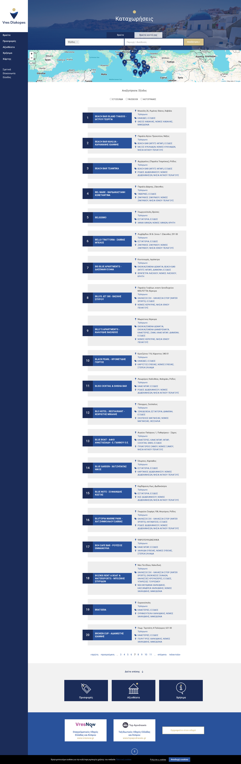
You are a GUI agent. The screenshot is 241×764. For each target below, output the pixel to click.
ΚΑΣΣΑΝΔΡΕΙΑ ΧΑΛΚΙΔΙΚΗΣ (151, 588)
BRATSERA (100, 609)
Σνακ (153, 332)
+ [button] (31, 53)
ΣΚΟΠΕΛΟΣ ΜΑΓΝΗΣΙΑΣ (149, 418)
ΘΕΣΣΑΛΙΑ (155, 421)
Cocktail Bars (145, 443)
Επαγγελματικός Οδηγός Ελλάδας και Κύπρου (85, 735)
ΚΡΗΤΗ (172, 222)
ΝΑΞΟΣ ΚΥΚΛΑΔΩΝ (147, 147)
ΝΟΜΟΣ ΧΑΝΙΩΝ (160, 222)
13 (88, 441)
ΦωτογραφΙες (149, 99)
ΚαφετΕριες (144, 332)
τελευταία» (174, 654)
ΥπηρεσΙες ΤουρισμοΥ (149, 581)
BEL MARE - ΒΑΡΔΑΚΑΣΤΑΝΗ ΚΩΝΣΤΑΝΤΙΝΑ (110, 193)
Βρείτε (7, 35)
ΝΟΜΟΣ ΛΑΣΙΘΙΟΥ (167, 273)
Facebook (133, 99)
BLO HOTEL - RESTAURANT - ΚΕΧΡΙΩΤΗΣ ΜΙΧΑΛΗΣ (110, 413)
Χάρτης (7, 59)
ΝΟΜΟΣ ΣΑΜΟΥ (166, 446)
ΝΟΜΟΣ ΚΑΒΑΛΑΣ (164, 121)
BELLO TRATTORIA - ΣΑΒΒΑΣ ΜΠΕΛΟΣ (110, 241)
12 (88, 412)
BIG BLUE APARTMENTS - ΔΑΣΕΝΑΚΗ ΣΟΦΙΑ (108, 268)
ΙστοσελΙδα (117, 99)
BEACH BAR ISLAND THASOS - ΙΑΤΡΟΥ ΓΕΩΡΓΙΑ (110, 118)
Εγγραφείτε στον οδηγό (183, 730)
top (134, 751)
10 (88, 360)
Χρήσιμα (7, 53)
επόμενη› (162, 654)
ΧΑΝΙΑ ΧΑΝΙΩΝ (145, 222)
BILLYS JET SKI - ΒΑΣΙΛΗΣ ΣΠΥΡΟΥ (108, 298)
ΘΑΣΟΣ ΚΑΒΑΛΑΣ (146, 121)
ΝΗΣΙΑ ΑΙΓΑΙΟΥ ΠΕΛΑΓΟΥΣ (150, 150)
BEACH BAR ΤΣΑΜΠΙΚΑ (107, 168)
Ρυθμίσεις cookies (158, 759)
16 (88, 520)
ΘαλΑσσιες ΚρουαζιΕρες (150, 578)
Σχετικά (7, 69)
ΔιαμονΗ (157, 270)
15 (88, 493)
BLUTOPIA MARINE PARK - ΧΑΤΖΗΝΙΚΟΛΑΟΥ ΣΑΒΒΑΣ (109, 520)
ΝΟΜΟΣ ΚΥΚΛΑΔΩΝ (166, 147)
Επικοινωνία (9, 73)
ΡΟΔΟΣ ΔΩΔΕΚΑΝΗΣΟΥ (149, 172)
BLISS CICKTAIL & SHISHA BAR (111, 386)
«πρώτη (94, 654)
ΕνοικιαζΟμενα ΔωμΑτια (150, 266)
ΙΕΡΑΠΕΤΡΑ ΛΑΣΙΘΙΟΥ (148, 273)
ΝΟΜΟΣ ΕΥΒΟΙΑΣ (166, 364)
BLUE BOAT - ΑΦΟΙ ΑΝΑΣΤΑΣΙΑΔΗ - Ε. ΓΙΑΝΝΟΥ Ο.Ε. (112, 441)
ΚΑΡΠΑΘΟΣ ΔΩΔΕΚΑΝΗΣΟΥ (151, 471)
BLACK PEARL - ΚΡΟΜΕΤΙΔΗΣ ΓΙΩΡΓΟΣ (110, 360)
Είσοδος (7, 77)
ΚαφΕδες (142, 118)
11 (88, 386)
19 (88, 609)
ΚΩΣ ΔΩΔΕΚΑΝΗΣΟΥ (147, 497)
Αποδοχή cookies (179, 759)
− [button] (31, 58)
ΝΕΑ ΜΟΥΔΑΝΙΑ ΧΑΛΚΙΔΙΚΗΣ (151, 585)
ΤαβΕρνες (143, 194)
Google (237, 81)
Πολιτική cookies (123, 759)
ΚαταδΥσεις (153, 522)
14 (88, 468)
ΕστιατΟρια (143, 219)
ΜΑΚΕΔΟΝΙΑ (143, 124)
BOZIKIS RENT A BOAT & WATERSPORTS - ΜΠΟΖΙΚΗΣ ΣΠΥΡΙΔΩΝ (110, 578)
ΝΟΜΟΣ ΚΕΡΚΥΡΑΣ (146, 304)
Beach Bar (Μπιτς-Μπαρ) (151, 143)
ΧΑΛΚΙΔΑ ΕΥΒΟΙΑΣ (146, 550)
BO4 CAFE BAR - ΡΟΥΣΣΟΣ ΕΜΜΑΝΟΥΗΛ (108, 547)
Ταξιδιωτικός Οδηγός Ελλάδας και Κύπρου (134, 735)
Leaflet (223, 81)
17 (88, 547)
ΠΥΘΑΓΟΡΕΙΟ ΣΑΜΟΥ (148, 446)
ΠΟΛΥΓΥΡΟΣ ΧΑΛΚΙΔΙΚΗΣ (150, 638)
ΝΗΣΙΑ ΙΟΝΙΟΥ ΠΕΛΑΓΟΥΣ (161, 200)
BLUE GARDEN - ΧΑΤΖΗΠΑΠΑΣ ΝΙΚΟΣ (111, 468)
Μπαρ (166, 440)
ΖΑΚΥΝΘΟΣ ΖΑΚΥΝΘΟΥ (149, 197)
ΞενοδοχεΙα (144, 411)
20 (88, 635)
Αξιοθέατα (9, 47)
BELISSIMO (100, 217)
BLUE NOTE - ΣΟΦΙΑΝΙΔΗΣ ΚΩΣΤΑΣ (108, 493)
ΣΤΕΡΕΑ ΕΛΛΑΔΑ (146, 367)
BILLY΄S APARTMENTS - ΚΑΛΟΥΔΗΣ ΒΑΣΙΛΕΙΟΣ (107, 331)
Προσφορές (9, 41)
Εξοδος (152, 118)
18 (88, 578)
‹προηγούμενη (107, 654)
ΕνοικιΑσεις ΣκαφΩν (157, 575)
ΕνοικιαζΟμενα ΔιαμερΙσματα (153, 329)
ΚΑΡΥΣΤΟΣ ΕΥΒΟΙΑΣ (147, 364)
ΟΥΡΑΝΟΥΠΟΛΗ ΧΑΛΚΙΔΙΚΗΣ (151, 613)
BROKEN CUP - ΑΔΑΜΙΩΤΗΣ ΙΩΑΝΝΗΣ (109, 635)
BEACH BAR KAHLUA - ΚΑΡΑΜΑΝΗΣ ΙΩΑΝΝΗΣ (107, 143)
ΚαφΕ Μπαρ (162, 332)
